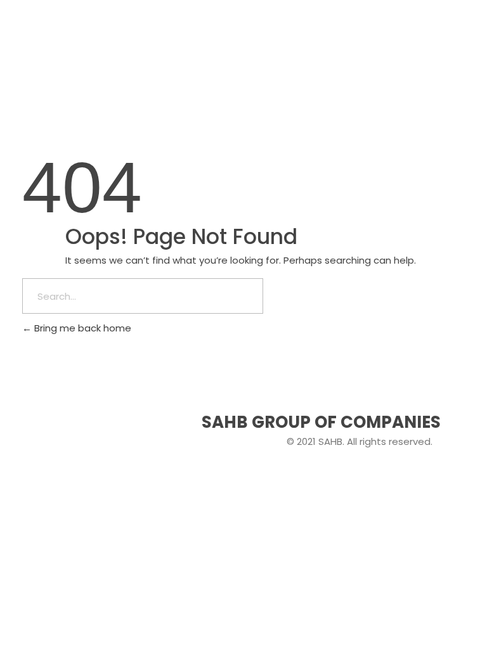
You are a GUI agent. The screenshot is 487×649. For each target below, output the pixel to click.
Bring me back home (81, 328)
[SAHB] (60, 38)
